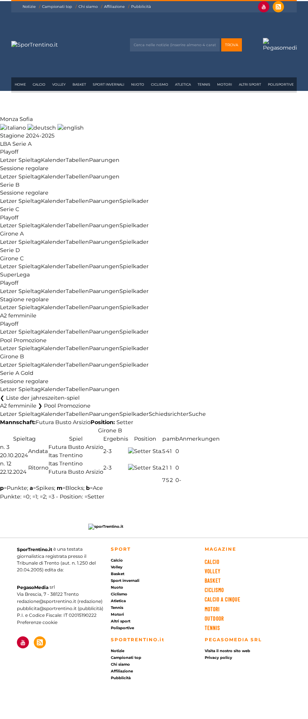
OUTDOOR (214, 618)
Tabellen (77, 160)
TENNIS (212, 628)
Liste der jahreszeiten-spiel (43, 397)
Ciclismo (159, 84)
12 (8, 463)
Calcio (39, 84)
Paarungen (104, 160)
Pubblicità (141, 6)
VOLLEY (212, 571)
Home (20, 84)
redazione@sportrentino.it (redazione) (60, 601)
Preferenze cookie (37, 622)
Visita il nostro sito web (227, 650)
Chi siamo (88, 6)
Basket (79, 84)
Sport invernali (108, 84)
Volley (59, 84)
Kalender (53, 160)
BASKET (213, 580)
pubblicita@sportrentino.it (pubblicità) (60, 608)
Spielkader (134, 201)
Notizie (29, 6)
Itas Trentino (65, 455)
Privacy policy (218, 657)
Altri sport (250, 84)
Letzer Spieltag (20, 160)
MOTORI (212, 609)
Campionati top (57, 6)
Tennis (204, 84)
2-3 (107, 451)
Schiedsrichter (169, 414)
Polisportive (281, 84)
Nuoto (137, 84)
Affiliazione (114, 6)
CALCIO (212, 562)
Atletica (183, 84)
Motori (224, 84)
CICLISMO (214, 590)
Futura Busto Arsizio (63, 422)
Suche (197, 414)
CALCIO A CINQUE (222, 599)
